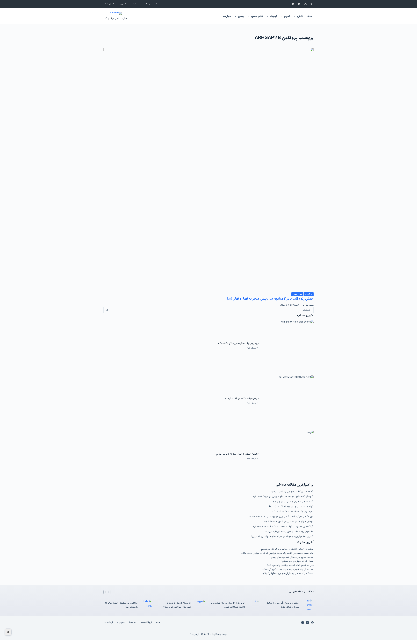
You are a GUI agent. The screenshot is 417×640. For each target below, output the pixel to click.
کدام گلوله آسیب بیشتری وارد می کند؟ (286, 565)
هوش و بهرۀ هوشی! (291, 561)
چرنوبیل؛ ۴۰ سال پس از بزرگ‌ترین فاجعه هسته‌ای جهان (228, 605)
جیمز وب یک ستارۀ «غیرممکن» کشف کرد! (238, 343)
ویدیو (241, 16)
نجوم (287, 16)
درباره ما (133, 4)
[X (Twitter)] (299, 4)
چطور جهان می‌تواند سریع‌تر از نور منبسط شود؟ (288, 522)
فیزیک (273, 16)
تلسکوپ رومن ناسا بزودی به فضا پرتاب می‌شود (289, 532)
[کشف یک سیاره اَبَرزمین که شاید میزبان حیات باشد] (308, 605)
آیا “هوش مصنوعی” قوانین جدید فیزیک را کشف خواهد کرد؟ (282, 527)
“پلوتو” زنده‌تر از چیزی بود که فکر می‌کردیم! (237, 454)
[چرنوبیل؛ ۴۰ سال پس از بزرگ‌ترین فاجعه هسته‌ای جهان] (254, 605)
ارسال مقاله (109, 4)
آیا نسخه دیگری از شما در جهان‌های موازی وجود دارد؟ (177, 605)
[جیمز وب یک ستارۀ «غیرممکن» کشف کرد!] (288, 346)
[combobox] (211, 310)
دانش (300, 16)
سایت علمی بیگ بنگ (116, 18)
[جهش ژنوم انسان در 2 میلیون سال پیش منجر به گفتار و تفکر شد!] (208, 170)
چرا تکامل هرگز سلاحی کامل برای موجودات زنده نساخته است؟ (281, 517)
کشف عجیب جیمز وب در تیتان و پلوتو (293, 502)
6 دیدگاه (283, 305)
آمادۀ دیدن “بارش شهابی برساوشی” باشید (291, 492)
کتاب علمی (257, 16)
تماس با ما (122, 4)
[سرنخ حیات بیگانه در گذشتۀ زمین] (288, 401)
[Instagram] (293, 4)
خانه (157, 4)
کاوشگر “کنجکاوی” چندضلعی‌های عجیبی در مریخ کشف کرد (283, 497)
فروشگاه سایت (145, 4)
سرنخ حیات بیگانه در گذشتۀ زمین (242, 399)
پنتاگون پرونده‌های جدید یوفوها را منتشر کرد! (121, 605)
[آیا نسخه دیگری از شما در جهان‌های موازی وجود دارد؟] (200, 605)
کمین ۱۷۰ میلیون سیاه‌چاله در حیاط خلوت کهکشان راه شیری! (282, 537)
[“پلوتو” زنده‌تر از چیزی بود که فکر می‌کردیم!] (288, 456)
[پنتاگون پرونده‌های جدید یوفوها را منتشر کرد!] (146, 605)
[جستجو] (311, 4)
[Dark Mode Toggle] (8, 632)
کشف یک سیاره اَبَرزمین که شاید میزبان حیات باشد (267, 553)
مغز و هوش (297, 294)
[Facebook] (305, 4)
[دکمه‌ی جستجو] (107, 310)
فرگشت (308, 294)
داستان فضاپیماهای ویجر (284, 557)
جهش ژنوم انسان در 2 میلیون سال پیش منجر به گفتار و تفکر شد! (270, 298)
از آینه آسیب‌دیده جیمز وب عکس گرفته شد (284, 569)
